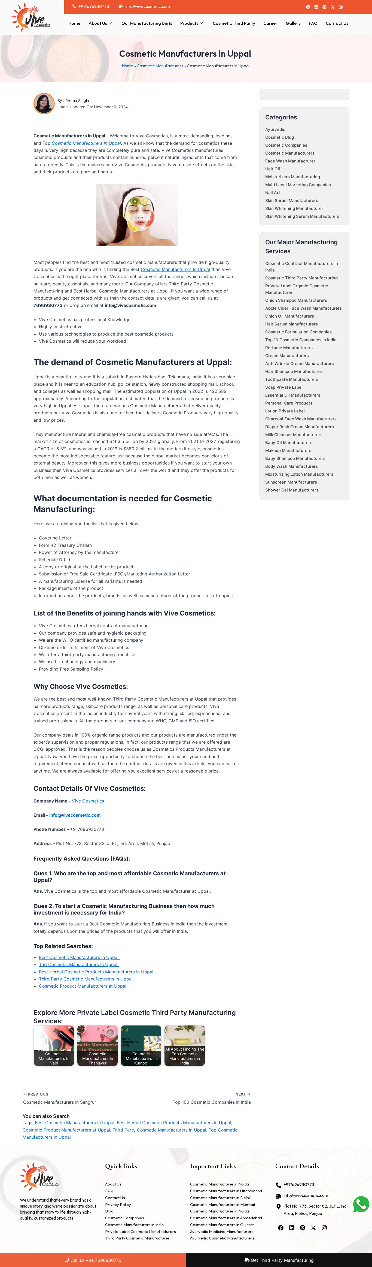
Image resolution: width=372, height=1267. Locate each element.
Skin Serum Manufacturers (291, 200)
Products (189, 23)
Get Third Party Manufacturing (281, 1260)
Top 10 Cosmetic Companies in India (301, 339)
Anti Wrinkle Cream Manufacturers (299, 363)
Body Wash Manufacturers (291, 466)
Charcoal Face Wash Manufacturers (301, 418)
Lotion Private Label (285, 411)
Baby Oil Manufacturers (288, 442)
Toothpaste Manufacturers (291, 379)
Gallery (293, 23)
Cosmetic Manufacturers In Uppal (86, 143)
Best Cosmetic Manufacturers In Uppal (79, 957)
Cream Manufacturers (287, 355)
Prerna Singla (77, 100)
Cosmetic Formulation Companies (298, 331)
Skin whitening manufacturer (294, 208)
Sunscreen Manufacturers (291, 482)
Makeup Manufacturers (288, 450)
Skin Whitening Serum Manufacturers (302, 216)
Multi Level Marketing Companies (298, 184)
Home (74, 23)
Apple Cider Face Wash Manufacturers (303, 308)
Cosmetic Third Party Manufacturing (301, 277)
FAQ (313, 23)
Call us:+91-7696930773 (95, 1260)
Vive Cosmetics (88, 801)
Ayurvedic (275, 129)
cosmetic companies (286, 145)
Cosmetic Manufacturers (160, 65)
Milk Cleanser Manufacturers (293, 434)
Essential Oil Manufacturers (292, 395)
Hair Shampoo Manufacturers (294, 371)
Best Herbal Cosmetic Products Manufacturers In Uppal (96, 972)
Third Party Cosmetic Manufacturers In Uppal (86, 979)
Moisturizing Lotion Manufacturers (299, 474)
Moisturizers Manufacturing (292, 176)
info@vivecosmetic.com (75, 815)
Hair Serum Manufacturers (291, 324)
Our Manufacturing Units (146, 23)
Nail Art (272, 192)
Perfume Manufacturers (289, 347)
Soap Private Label (284, 387)
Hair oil (272, 168)
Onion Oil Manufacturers (289, 316)
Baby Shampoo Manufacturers (295, 458)
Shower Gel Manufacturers (291, 490)
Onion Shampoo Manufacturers (296, 300)
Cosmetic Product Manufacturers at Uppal (82, 986)
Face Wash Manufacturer (290, 161)
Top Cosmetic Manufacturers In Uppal (79, 964)
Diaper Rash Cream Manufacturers (299, 426)
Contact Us (337, 23)
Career (270, 23)
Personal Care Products (288, 403)
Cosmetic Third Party (234, 23)
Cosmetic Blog (279, 137)
